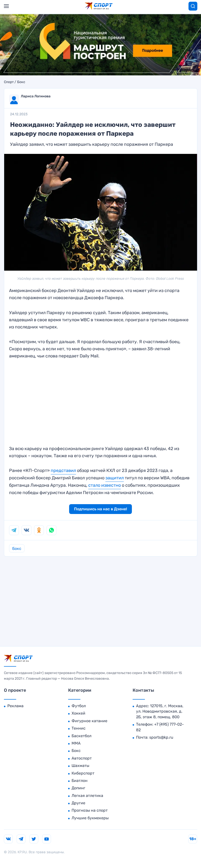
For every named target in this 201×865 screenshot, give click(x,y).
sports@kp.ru (161, 737)
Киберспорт (83, 773)
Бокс (21, 82)
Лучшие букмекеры (90, 818)
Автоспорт (82, 758)
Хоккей (78, 713)
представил (63, 470)
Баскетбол (81, 735)
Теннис (79, 728)
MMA (76, 743)
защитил (114, 478)
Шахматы (80, 765)
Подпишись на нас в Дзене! (100, 509)
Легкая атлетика (87, 795)
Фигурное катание (89, 720)
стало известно (104, 485)
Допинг (78, 788)
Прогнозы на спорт (90, 810)
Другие (78, 803)
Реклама (15, 706)
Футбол (79, 706)
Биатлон (80, 780)
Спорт (9, 82)
